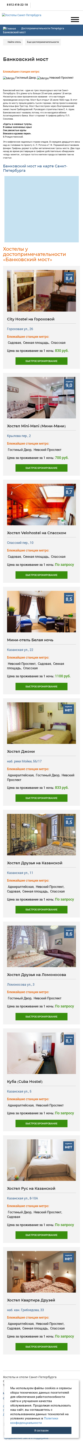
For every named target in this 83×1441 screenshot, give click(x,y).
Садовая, (14, 342)
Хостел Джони (21, 751)
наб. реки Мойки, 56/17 (24, 761)
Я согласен (41, 1430)
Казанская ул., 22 (20, 650)
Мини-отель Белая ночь (30, 640)
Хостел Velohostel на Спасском (36, 533)
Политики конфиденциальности (34, 1420)
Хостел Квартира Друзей (31, 1300)
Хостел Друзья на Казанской (34, 863)
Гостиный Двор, (26, 77)
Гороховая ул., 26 (20, 329)
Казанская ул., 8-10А (22, 1198)
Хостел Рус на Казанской (31, 1188)
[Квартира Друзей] (41, 1271)
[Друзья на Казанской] (41, 834)
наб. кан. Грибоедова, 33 (25, 1310)
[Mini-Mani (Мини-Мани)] (41, 397)
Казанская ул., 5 (19, 1091)
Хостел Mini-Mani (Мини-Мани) (36, 426)
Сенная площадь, (36, 342)
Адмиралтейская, (21, 775)
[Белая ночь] (41, 611)
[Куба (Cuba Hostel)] (41, 1053)
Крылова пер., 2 (19, 436)
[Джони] (41, 723)
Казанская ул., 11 (20, 873)
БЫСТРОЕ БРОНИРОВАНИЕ (41, 361)
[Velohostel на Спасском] (41, 504)
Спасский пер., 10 (20, 542)
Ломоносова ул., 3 (20, 984)
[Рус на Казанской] (41, 1160)
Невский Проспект (61, 77)
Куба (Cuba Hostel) (25, 1081)
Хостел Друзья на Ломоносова (36, 975)
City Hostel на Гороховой (31, 319)
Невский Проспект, (22, 663)
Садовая (13, 1217)
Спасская (57, 342)
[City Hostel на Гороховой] (41, 290)
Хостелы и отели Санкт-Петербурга (29, 1377)
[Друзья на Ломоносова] (41, 946)
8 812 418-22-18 (17, 4)
